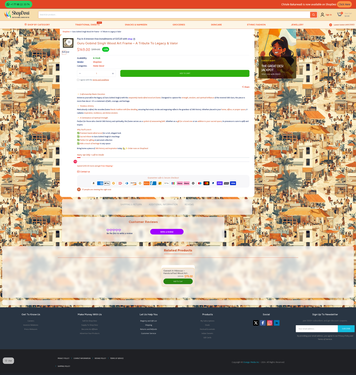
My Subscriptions (207, 321)
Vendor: (80, 62)
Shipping (148, 325)
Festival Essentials (207, 329)
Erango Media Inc (251, 362)
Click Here (344, 4)
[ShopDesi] (16, 14)
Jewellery (297, 24)
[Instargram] (270, 323)
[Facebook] (263, 323)
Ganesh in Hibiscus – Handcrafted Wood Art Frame (175, 272)
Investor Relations (30, 325)
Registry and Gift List (148, 321)
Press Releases (30, 329)
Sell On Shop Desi (89, 321)
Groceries (179, 24)
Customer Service (148, 333)
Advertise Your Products (90, 333)
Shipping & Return (131, 204)
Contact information (82, 358)
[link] (350, 354)
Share (246, 87)
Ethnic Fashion (256, 24)
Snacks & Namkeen (136, 24)
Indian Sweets (207, 333)
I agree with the (94, 80)
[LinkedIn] (277, 323)
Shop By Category (39, 24)
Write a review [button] (166, 231)
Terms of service (116, 358)
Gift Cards (207, 337)
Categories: (82, 65)
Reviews (189, 204)
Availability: (82, 58)
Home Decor (98, 65)
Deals (207, 325)
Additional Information (163, 204)
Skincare (216, 24)
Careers (31, 321)
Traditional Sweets (87, 24)
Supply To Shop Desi (89, 325)
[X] (256, 323)
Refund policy (100, 358)
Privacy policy (63, 358)
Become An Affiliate (90, 329)
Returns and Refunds (148, 329)
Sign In (329, 14)
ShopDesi (66, 32)
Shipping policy (64, 366)
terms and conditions (101, 80)
